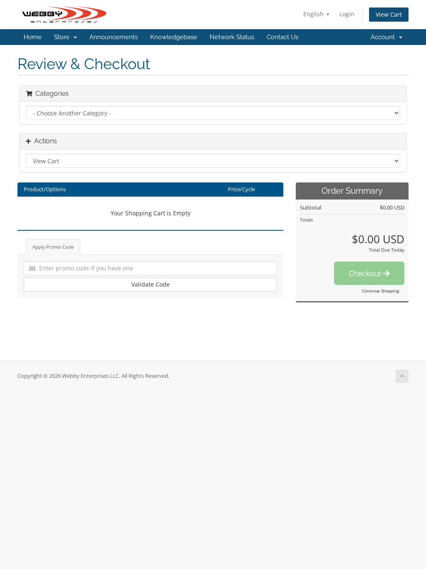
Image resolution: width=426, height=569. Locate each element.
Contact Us (282, 37)
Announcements (113, 37)
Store (63, 37)
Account (384, 37)
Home (33, 37)
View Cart (389, 14)
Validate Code (150, 284)
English (314, 14)
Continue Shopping (380, 291)
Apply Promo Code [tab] (53, 247)
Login (346, 14)
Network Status (232, 37)
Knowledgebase (173, 37)
